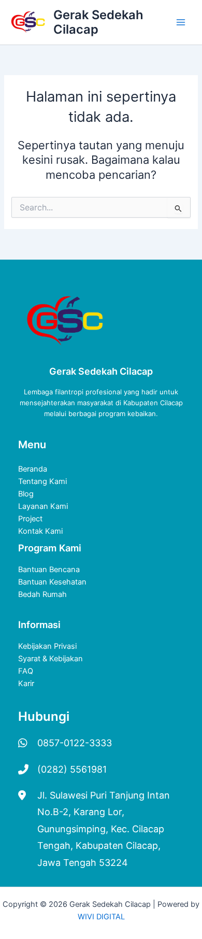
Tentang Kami (42, 481)
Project (30, 518)
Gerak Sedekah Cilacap (98, 22)
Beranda (32, 469)
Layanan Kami (43, 506)
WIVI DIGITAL (101, 916)
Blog (26, 494)
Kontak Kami (40, 531)
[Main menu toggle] (181, 22)
